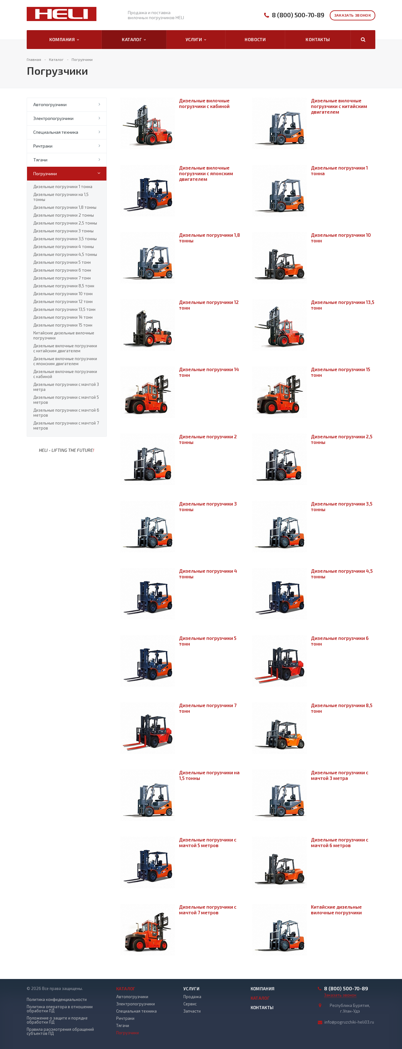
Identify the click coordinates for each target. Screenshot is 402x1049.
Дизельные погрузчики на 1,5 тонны (61, 197)
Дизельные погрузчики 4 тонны (63, 246)
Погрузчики (45, 173)
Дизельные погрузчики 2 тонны (63, 215)
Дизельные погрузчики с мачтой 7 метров (66, 425)
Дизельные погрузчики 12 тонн (63, 301)
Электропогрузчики (53, 118)
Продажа (192, 996)
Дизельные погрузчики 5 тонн (62, 262)
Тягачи (40, 159)
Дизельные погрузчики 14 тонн (63, 317)
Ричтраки (42, 146)
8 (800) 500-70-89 (298, 15)
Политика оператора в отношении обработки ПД (60, 1009)
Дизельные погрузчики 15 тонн (62, 324)
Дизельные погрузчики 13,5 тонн (64, 309)
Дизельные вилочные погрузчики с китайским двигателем (65, 348)
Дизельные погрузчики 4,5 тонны (65, 254)
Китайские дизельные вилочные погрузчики (63, 335)
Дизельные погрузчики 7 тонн (62, 277)
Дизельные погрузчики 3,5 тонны (65, 238)
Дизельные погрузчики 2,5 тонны (65, 222)
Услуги (195, 39)
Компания (63, 39)
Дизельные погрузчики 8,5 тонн (63, 285)
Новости (255, 39)
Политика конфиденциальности (57, 1000)
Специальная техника (55, 132)
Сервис (190, 1003)
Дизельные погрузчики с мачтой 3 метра (66, 387)
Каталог (133, 39)
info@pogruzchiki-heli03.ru (349, 1022)
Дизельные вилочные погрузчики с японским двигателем (65, 361)
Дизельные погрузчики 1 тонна (62, 186)
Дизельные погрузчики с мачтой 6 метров (66, 413)
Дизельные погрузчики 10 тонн (63, 293)
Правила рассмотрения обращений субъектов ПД (60, 1031)
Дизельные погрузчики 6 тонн (62, 270)
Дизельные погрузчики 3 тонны (63, 230)
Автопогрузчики (50, 104)
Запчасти (192, 1011)
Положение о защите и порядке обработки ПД (57, 1020)
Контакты (318, 39)
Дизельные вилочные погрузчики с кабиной (65, 374)
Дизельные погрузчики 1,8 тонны (64, 207)
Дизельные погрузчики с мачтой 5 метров (66, 400)
